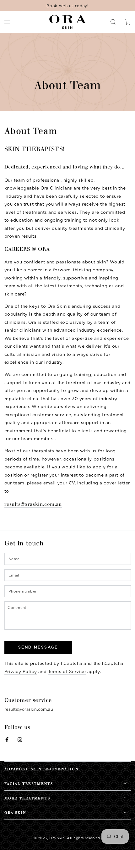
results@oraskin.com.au (33, 504)
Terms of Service (67, 671)
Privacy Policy (20, 671)
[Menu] (7, 22)
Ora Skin (57, 838)
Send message (38, 647)
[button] (112, 22)
